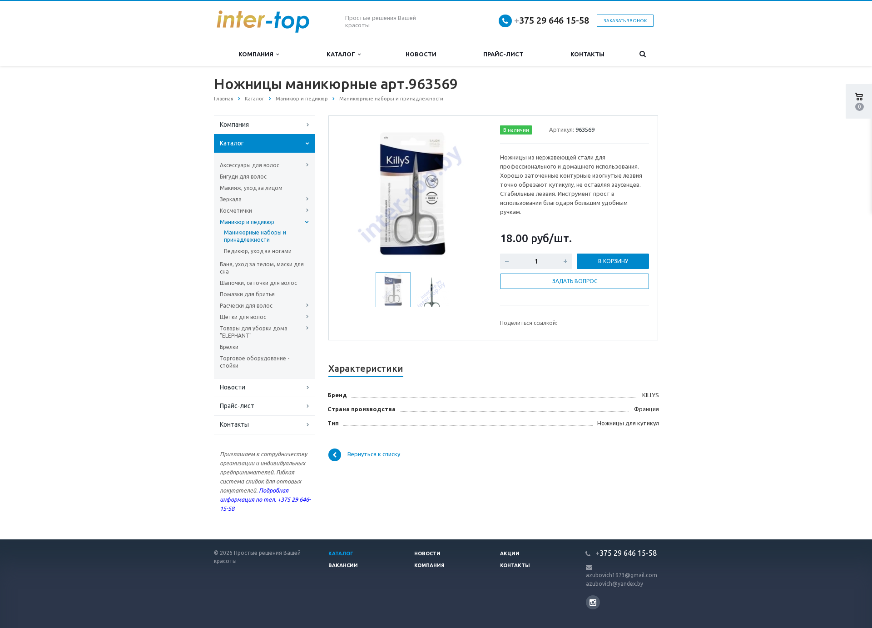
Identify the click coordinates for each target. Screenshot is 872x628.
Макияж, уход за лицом (251, 188)
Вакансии (343, 565)
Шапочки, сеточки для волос (258, 283)
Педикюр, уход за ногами (258, 251)
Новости (421, 54)
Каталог (342, 54)
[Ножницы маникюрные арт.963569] (412, 194)
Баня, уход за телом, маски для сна (262, 267)
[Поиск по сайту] (643, 54)
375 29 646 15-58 (551, 20)
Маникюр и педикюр (247, 222)
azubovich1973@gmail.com (621, 575)
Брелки (229, 347)
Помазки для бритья (247, 294)
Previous (355, 193)
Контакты (587, 54)
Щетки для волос (243, 317)
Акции (510, 553)
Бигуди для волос (243, 176)
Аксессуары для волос (249, 165)
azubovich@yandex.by (614, 584)
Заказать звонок (625, 20)
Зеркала (231, 199)
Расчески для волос (246, 306)
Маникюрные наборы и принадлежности (255, 236)
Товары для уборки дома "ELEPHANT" (253, 332)
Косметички (236, 211)
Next (470, 193)
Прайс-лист (503, 54)
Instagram (593, 602)
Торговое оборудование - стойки (254, 362)
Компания (257, 54)
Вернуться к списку (373, 454)
